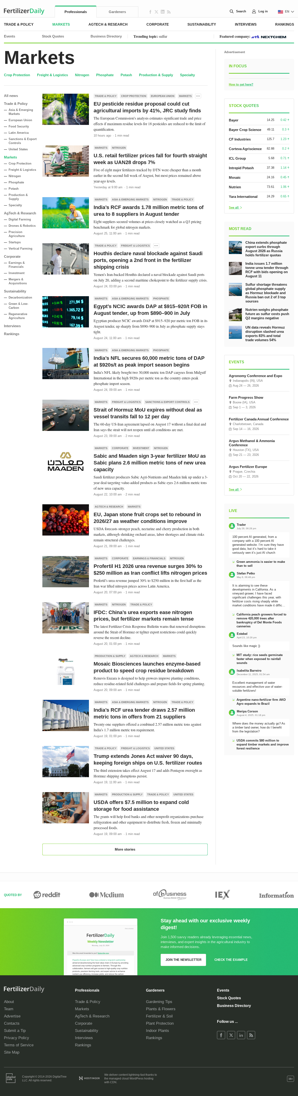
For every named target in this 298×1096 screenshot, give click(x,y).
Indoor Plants (157, 1031)
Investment (16, 273)
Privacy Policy (16, 1038)
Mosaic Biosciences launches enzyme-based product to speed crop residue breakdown (147, 667)
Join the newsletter (183, 960)
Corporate (157, 24)
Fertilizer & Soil (159, 1016)
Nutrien (235, 187)
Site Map (11, 1052)
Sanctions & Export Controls (167, 402)
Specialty (187, 75)
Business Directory (106, 36)
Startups (15, 242)
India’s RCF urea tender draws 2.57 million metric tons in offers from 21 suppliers (144, 713)
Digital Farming (20, 219)
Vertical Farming (20, 248)
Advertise (12, 1016)
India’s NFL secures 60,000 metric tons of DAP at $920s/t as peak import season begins (149, 361)
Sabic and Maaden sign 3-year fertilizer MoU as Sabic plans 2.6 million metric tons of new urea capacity (150, 462)
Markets (61, 24)
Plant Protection (160, 1023)
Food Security (19, 126)
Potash (126, 75)
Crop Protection (17, 75)
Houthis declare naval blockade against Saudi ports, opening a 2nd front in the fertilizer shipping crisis (148, 260)
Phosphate (105, 75)
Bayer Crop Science (245, 130)
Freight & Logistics (52, 75)
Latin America (19, 132)
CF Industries (240, 139)
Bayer (233, 120)
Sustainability (201, 24)
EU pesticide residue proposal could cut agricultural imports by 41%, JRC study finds (147, 107)
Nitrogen (82, 75)
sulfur (163, 36)
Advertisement (234, 52)
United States (18, 149)
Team (8, 1009)
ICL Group (237, 158)
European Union (20, 120)
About (9, 1002)
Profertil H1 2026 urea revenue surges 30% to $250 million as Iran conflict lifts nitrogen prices (150, 569)
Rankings (284, 24)
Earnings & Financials (149, 558)
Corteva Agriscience (245, 149)
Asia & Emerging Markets (130, 199)
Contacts (12, 1023)
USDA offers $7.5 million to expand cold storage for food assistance (141, 805)
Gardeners (117, 12)
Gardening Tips (159, 1002)
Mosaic (234, 177)
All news (11, 96)
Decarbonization (20, 297)
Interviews (246, 24)
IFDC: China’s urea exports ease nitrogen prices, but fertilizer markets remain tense (144, 615)
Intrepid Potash (241, 168)
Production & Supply (156, 75)
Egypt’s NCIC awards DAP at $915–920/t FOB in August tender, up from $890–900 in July (150, 309)
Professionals (75, 12)
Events (9, 36)
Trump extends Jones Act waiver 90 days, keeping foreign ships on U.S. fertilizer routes (148, 759)
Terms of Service (19, 1045)
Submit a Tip (15, 1031)
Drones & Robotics (22, 225)
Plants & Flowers (161, 1009)
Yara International (243, 197)
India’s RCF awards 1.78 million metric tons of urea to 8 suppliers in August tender (148, 210)
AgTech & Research (108, 24)
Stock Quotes (53, 36)
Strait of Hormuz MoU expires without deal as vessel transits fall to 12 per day (148, 413)
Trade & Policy (19, 24)
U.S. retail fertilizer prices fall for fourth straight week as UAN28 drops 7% (150, 159)
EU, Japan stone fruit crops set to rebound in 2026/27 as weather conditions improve (147, 518)
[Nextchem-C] (268, 36)
